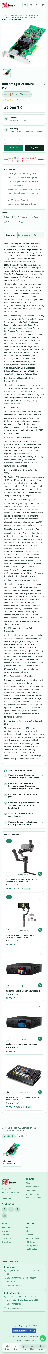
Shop (28, 1183)
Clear (23, 1136)
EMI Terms (30, 1242)
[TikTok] (17, 1209)
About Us (30, 1231)
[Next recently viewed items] (42, 1154)
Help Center (7, 1228)
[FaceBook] (4, 1209)
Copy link (22, 222)
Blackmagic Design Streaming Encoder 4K (23, 991)
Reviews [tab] (37, 235)
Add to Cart (13, 148)
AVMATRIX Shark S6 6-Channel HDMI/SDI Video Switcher (22, 1099)
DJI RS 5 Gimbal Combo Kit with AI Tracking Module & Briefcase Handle (23, 881)
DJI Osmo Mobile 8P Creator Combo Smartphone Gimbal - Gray (20, 937)
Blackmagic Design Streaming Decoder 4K (23, 1044)
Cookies (27, 1341)
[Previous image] (6, 44)
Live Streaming (32, 1194)
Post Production (30, 16)
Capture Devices (30, 18)
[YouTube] (11, 1209)
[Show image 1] (7, 73)
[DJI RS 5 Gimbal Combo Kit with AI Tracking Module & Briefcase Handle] (24, 857)
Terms (13, 1341)
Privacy (19, 1341)
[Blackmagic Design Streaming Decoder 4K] (24, 1022)
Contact (29, 1235)
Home (4, 16)
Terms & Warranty (34, 1238)
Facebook (9, 217)
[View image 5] (27, 874)
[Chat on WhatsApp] (43, 1338)
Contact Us (6, 1238)
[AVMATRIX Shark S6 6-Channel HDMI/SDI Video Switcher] (24, 1076)
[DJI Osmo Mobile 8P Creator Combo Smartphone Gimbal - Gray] (24, 913)
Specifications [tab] (24, 235)
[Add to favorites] (43, 84)
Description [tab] (11, 235)
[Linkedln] (4, 1215)
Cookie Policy (31, 1249)
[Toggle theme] (37, 5)
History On (10, 1136)
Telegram (37, 217)
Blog (28, 1228)
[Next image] (42, 44)
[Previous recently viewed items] (5, 1154)
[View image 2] (22, 874)
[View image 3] (24, 874)
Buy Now (34, 148)
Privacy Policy (32, 1246)
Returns (5, 1235)
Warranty (6, 1231)
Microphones (31, 1190)
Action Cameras (33, 1187)
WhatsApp (23, 217)
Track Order (7, 1242)
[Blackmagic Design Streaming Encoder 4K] (24, 969)
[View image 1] (21, 874)
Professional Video (15, 16)
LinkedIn (9, 222)
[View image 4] (25, 874)
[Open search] (31, 5)
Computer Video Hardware (11, 18)
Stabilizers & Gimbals (35, 1197)
